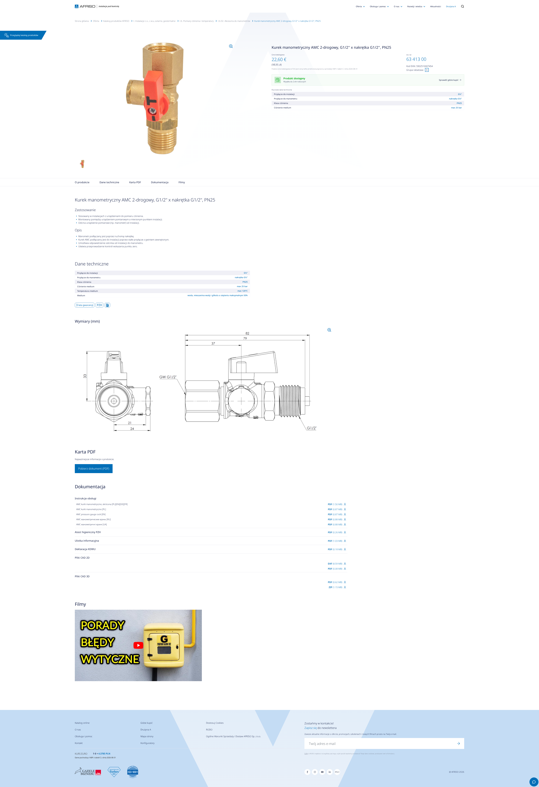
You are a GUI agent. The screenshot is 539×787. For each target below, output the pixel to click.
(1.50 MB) (335, 504)
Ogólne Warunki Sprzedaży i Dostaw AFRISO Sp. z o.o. (233, 736)
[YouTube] (322, 772)
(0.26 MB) (335, 532)
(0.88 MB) (335, 519)
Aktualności (435, 6)
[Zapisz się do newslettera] (458, 743)
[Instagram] (315, 772)
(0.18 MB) (335, 549)
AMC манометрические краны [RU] (93, 519)
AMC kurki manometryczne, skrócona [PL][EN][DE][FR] (102, 504)
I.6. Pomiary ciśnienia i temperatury (197, 21)
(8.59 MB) (335, 563)
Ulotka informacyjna (87, 540)
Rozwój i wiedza (414, 6)
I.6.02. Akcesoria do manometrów (234, 21)
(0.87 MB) (335, 509)
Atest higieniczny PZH (88, 532)
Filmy (182, 182)
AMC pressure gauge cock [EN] (91, 514)
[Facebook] (307, 772)
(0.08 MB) (335, 568)
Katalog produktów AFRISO (116, 21)
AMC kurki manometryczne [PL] (91, 509)
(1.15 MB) (336, 587)
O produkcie (82, 182)
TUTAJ (306, 754)
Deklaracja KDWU (85, 549)
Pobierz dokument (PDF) (93, 468)
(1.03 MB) (335, 540)
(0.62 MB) (335, 582)
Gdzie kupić (147, 722)
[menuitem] (155, 98)
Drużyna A (451, 6)
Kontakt (79, 743)
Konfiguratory (148, 743)
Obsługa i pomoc (378, 6)
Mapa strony (147, 736)
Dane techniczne (109, 182)
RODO (209, 729)
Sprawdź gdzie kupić (448, 80)
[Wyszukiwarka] (461, 6)
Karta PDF (135, 182)
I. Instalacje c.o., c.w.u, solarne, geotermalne (154, 21)
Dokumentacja (159, 182)
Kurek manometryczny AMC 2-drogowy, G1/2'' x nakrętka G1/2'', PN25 (287, 21)
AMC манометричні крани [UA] (91, 524)
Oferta (359, 6)
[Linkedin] (330, 772)
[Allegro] (337, 772)
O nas (396, 6)
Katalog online (82, 722)
